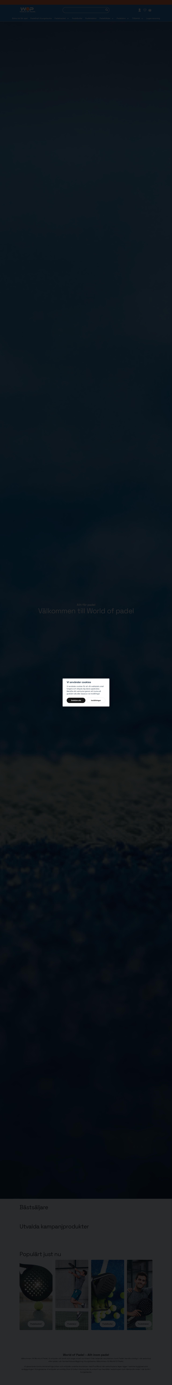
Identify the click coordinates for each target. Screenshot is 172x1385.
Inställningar (96, 700)
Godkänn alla (76, 700)
